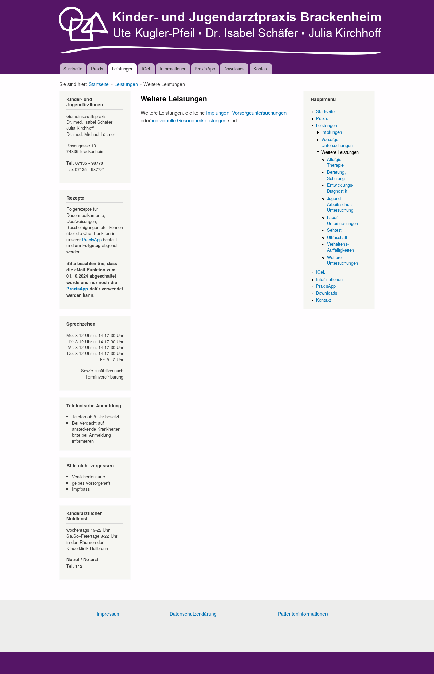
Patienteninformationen (303, 613)
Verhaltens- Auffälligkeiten (340, 247)
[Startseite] (221, 31)
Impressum (109, 613)
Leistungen (122, 68)
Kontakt (261, 68)
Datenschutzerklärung (193, 613)
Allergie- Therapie (335, 162)
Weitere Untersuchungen (342, 260)
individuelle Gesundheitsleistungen (189, 120)
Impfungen (217, 112)
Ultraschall (337, 237)
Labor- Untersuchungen (342, 220)
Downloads (234, 68)
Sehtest (334, 230)
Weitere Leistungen (340, 152)
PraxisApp (205, 68)
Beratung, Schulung (336, 175)
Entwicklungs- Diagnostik (340, 188)
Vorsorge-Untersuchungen (337, 142)
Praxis (97, 68)
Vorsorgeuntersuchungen (259, 112)
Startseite (72, 68)
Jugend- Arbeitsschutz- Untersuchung (340, 204)
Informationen (173, 68)
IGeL (146, 68)
